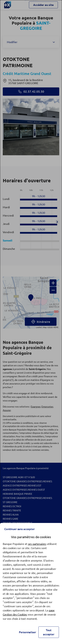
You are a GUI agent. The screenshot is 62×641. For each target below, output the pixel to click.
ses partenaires (37, 543)
